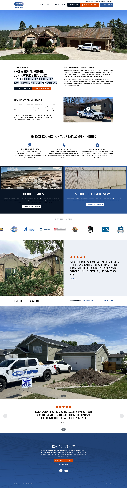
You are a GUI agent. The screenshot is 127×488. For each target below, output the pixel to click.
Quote (74, 5)
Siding (48, 5)
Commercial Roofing (89, 301)
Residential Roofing (75, 301)
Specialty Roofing (108, 301)
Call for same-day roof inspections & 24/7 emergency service (98, 1)
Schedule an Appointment (43, 88)
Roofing (42, 5)
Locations (56, 5)
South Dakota (31, 78)
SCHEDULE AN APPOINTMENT (64, 461)
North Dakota (46, 78)
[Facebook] (61, 470)
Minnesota (36, 82)
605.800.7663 (63, 464)
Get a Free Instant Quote (23, 88)
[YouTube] (66, 470)
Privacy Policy (109, 483)
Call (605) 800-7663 (106, 5)
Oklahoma (52, 82)
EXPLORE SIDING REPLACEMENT (95, 204)
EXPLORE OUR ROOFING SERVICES (32, 206)
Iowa (16, 82)
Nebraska (25, 82)
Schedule (90, 5)
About (63, 5)
